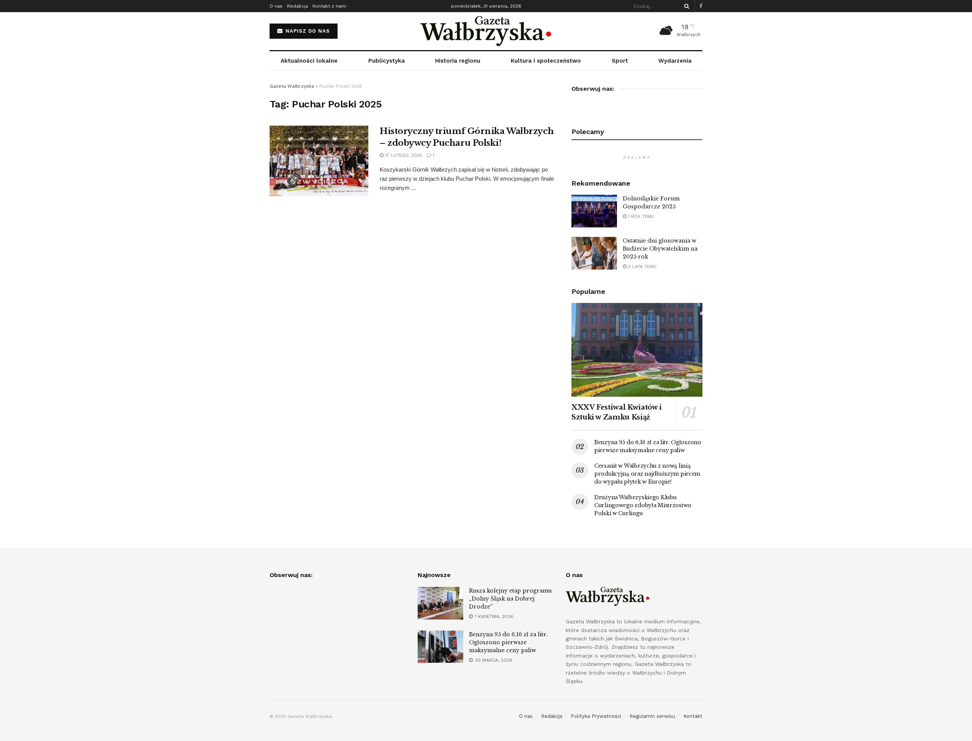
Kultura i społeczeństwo (546, 60)
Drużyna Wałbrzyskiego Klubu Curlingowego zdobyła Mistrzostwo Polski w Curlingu (642, 505)
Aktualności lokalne (309, 60)
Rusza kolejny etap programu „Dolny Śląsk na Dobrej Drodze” (510, 598)
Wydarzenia (674, 60)
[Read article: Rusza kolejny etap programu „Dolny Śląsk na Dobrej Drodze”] (440, 603)
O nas (276, 6)
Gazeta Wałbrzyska (292, 86)
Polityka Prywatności (596, 716)
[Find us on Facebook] (700, 6)
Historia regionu (457, 60)
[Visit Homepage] (486, 31)
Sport (620, 60)
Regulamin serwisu (652, 716)
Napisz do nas (307, 31)
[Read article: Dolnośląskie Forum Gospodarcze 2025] (594, 211)
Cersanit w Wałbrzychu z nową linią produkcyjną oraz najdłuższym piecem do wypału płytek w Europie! (647, 473)
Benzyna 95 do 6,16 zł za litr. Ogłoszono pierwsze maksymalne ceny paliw (508, 642)
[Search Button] (685, 6)
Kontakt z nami (329, 6)
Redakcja (297, 6)
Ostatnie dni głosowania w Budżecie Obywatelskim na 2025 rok (660, 248)
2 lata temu (641, 266)
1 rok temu (640, 216)
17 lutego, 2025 (402, 155)
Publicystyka (386, 60)
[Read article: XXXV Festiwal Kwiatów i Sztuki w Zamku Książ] (636, 350)
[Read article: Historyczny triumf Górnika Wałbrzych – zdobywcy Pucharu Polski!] (319, 161)
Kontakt (692, 716)
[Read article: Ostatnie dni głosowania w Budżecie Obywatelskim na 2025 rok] (594, 253)
